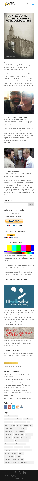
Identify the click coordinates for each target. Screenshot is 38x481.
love (6, 441)
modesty (11, 441)
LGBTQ (28, 437)
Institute (16, 434)
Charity (22, 174)
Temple (12, 69)
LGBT (5, 315)
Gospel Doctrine (21, 428)
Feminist (26, 425)
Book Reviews (8, 67)
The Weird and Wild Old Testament (14, 459)
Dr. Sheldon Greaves (20, 422)
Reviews (6, 69)
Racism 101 (28, 450)
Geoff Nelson (10, 65)
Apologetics (29, 65)
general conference (10, 428)
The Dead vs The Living (12, 172)
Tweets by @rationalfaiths (12, 366)
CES (6, 422)
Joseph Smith (8, 437)
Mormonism (24, 67)
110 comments (19, 176)
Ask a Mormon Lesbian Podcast (13, 419)
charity (10, 422)
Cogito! (6, 341)
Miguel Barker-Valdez (13, 119)
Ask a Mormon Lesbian (11, 416)
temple (21, 453)
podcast (27, 447)
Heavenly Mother (9, 431)
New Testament (20, 444)
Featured (16, 67)
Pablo (7, 174)
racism (21, 450)
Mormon (17, 441)
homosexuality (8, 434)
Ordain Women (19, 447)
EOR (28, 422)
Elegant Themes (18, 476)
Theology (27, 122)
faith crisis (12, 425)
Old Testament (9, 447)
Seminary (14, 453)
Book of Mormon (28, 419)
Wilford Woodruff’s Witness (14, 63)
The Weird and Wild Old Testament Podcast (16, 462)
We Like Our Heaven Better (22, 398)
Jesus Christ (29, 434)
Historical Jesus (20, 431)
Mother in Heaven (9, 444)
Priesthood (13, 122)
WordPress (19, 478)
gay (31, 425)
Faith (6, 425)
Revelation (7, 453)
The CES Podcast (9, 456)
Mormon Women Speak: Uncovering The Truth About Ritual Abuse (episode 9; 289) (17, 392)
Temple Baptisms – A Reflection (15, 117)
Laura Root (16, 437)
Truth (31, 462)
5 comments (20, 69)
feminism (19, 425)
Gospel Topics (8, 176)
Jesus (22, 434)
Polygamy (7, 450)
